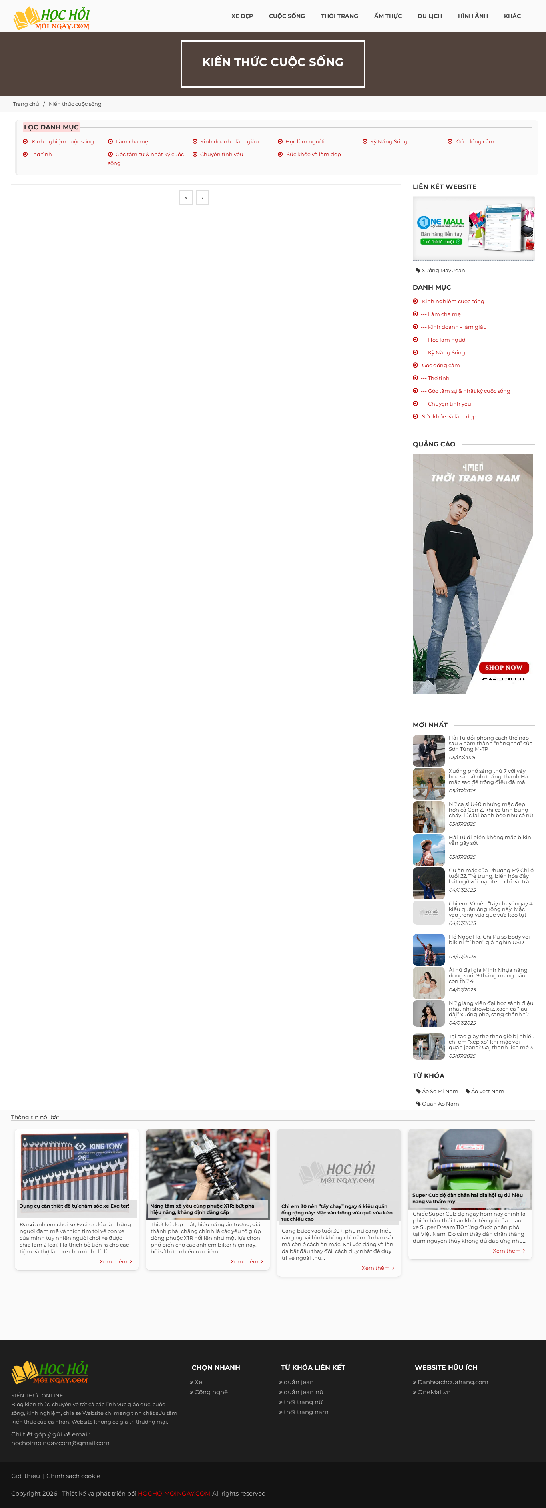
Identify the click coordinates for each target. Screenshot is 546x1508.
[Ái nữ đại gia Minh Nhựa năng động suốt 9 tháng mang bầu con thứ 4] (429, 987)
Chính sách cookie (73, 1476)
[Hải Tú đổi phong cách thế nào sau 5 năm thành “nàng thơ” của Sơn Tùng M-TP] (429, 754)
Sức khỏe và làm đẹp (313, 154)
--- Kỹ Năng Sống (443, 352)
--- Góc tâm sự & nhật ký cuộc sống (465, 391)
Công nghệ (211, 1392)
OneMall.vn (434, 1392)
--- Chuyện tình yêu (446, 403)
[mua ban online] (474, 228)
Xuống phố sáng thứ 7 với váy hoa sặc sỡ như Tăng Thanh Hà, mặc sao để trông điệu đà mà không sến (489, 779)
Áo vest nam (487, 1091)
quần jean (299, 1382)
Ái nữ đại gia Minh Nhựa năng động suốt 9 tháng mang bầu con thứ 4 (488, 976)
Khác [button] (512, 16)
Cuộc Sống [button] (287, 16)
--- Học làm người (444, 339)
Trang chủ (26, 104)
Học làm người (304, 141)
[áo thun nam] (473, 573)
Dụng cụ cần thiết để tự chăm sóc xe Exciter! (74, 1206)
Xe (198, 1382)
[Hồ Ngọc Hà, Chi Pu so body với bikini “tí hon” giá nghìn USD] (429, 953)
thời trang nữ (303, 1402)
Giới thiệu (25, 1476)
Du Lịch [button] (430, 16)
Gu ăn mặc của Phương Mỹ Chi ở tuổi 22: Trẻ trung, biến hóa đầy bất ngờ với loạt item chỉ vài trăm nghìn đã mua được (492, 879)
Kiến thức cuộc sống (75, 104)
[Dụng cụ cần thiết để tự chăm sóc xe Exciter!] (75, 1172)
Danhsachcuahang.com (453, 1382)
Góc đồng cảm (474, 141)
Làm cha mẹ (132, 141)
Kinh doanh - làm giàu (229, 141)
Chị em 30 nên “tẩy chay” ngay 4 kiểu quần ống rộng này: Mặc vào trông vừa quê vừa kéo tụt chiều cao (491, 912)
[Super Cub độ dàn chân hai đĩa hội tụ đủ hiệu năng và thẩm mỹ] (468, 1167)
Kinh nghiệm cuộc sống (62, 141)
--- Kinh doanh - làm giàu (454, 327)
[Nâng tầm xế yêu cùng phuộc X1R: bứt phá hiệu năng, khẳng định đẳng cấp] (206, 1172)
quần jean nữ (303, 1392)
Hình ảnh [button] (473, 16)
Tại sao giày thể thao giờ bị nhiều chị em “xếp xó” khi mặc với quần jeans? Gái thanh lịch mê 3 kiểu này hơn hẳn (492, 1044)
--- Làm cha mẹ (441, 314)
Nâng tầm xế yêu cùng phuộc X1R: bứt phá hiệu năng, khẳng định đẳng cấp (202, 1209)
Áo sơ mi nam (440, 1091)
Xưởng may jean (443, 270)
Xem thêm (115, 1261)
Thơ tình (41, 154)
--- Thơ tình (435, 378)
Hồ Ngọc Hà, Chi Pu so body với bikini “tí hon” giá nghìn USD (489, 939)
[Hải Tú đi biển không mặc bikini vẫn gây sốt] (429, 853)
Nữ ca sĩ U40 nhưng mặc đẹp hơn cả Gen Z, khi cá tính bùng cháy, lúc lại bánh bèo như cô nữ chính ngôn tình (491, 812)
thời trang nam (306, 1412)
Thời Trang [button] (339, 16)
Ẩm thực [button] (388, 16)
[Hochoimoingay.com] (51, 14)
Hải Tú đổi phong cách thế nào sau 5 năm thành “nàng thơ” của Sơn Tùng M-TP (491, 743)
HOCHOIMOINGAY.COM (174, 1493)
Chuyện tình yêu (221, 154)
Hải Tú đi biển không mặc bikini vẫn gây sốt (491, 840)
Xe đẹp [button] (242, 16)
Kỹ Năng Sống (388, 141)
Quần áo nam (440, 1103)
